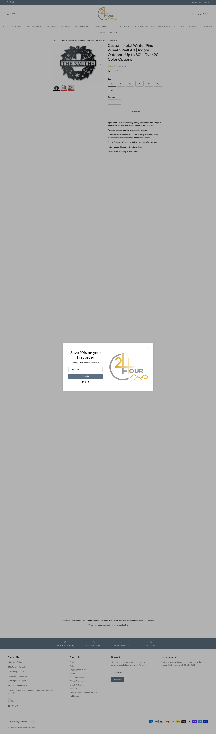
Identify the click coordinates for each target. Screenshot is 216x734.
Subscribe (85, 376)
